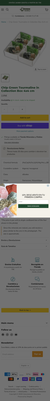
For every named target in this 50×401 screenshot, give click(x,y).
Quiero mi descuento (33, 206)
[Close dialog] (48, 185)
